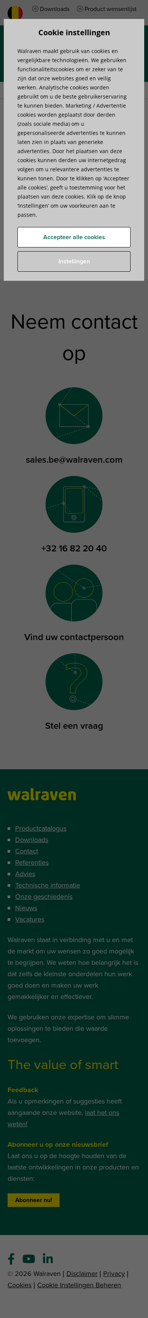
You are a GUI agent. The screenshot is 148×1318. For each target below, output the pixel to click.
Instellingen (74, 261)
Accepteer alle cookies (74, 237)
